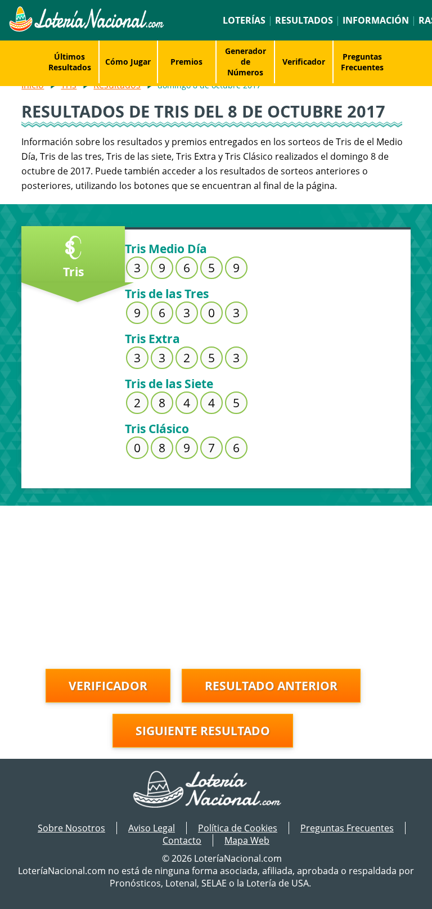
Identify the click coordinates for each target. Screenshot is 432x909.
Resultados (304, 20)
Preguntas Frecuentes (362, 62)
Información (376, 20)
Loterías (244, 20)
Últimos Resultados (69, 62)
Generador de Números (245, 62)
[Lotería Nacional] (216, 790)
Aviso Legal (151, 828)
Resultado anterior (271, 686)
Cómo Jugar (128, 61)
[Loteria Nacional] (86, 28)
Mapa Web (246, 840)
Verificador (303, 61)
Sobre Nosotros (71, 828)
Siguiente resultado (203, 731)
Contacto (182, 840)
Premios (186, 61)
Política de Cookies (237, 828)
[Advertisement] (216, 584)
